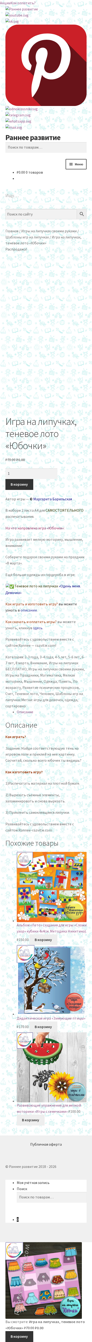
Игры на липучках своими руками (49, 231)
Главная (11, 231)
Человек (47, 693)
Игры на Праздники (21, 675)
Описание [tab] (25, 711)
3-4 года (46, 657)
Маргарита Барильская (52, 499)
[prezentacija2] (46, 374)
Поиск (22, 1188)
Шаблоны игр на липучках (27, 237)
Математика (50, 675)
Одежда (50, 681)
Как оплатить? (23, 2)
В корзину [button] (43, 939)
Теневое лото (26, 693)
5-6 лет (74, 657)
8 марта (22, 662)
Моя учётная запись (33, 1182)
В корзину (19, 484)
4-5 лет (61, 657)
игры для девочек (48, 699)
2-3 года (31, 657)
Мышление (33, 681)
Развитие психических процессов (50, 687)
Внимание (38, 662)
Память (65, 681)
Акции (5, 2)
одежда (71, 699)
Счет (9, 693)
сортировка (15, 706)
